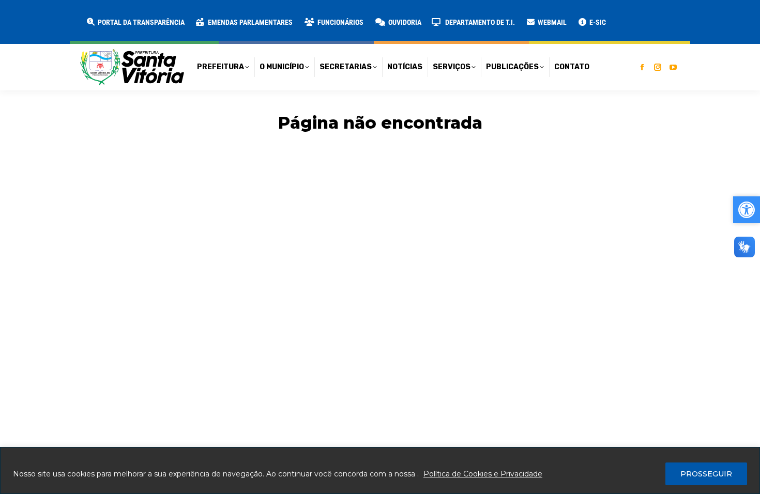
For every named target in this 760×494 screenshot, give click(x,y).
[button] (166, 15)
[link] (135, 22)
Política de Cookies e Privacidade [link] (482, 473)
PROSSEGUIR (706, 473)
